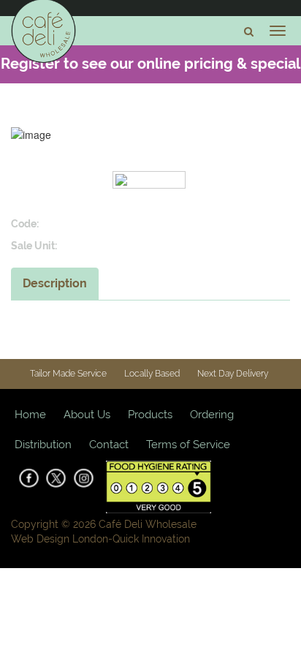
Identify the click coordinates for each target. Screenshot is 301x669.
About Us (87, 414)
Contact (109, 444)
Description (55, 283)
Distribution (43, 444)
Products (150, 414)
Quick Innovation (151, 539)
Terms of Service (188, 444)
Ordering (212, 414)
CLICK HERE (176, 100)
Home (30, 414)
